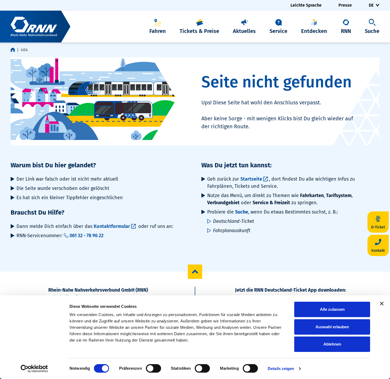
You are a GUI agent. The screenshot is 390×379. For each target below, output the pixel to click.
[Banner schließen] (382, 303)
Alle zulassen (332, 309)
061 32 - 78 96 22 (86, 236)
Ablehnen (332, 344)
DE (371, 5)
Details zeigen (281, 368)
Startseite (251, 179)
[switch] (153, 368)
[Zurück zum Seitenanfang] (195, 272)
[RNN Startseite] (35, 26)
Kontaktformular (112, 226)
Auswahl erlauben (332, 327)
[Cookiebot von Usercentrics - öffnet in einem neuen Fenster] (34, 369)
